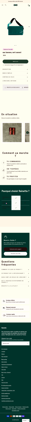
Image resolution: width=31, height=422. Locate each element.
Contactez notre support (15, 249)
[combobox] (25, 420)
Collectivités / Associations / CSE (8, 390)
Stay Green (4, 369)
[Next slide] (29, 26)
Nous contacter (5, 356)
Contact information (21, 408)
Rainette (17, 419)
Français (24, 420)
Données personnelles (6, 398)
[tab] (14, 45)
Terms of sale (8, 408)
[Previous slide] (2, 26)
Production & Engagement (7, 364)
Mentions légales (5, 395)
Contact (3, 377)
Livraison (3, 351)
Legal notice (14, 408)
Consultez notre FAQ (15, 253)
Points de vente (5, 382)
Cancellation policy (15, 410)
